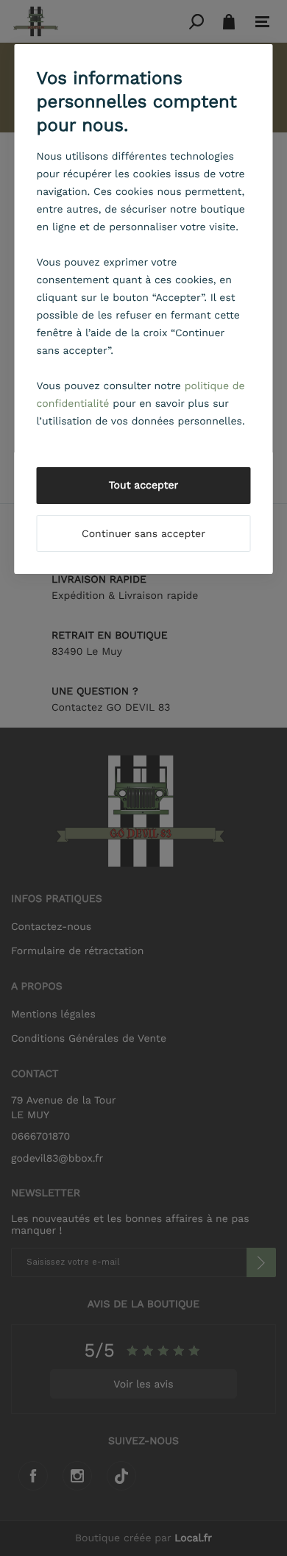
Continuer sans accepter (143, 534)
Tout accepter (144, 485)
